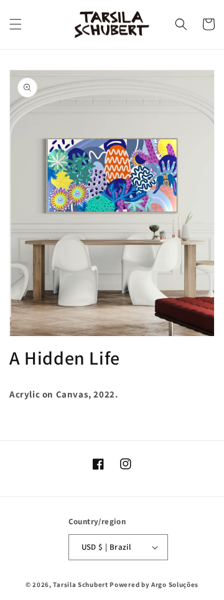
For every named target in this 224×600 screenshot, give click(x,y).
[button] (15, 24)
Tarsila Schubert (81, 584)
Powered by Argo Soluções (154, 584)
